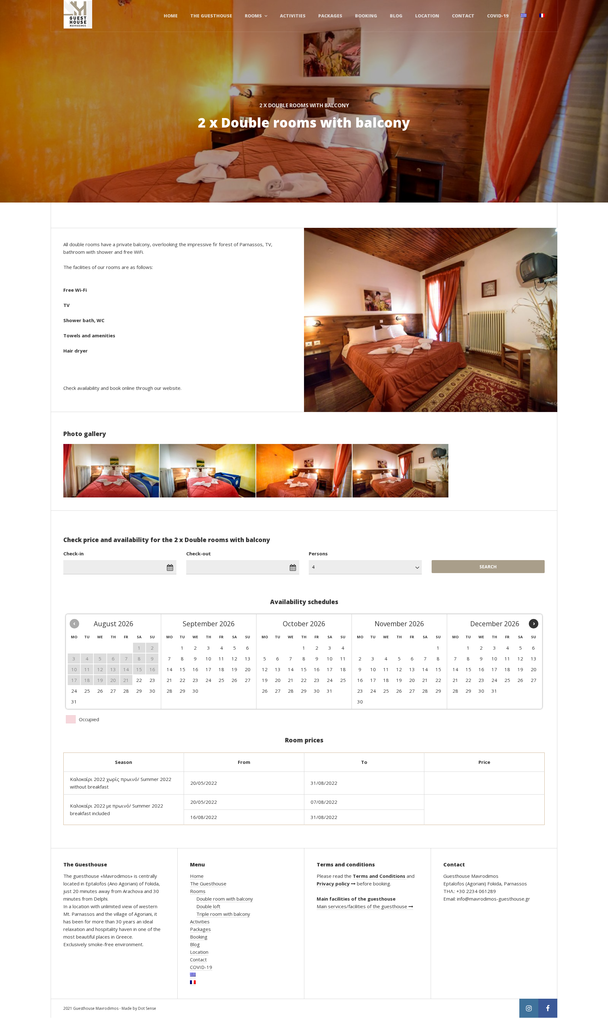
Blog (396, 16)
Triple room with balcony (223, 914)
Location (427, 16)
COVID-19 (497, 16)
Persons (318, 553)
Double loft (208, 906)
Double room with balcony (224, 899)
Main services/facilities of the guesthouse (362, 906)
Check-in (73, 553)
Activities (293, 16)
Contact (463, 16)
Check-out (198, 553)
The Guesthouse (211, 16)
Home (171, 16)
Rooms (253, 16)
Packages (330, 16)
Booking (366, 16)
